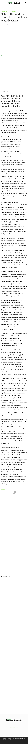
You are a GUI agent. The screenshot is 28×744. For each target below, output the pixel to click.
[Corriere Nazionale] (14, 3)
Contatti (14, 724)
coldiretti (9, 488)
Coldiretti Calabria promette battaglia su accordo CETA (14, 17)
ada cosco (10, 24)
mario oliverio (16, 488)
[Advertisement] (14, 39)
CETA (5, 488)
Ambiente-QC (5, 11)
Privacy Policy (14, 727)
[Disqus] (14, 517)
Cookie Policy (8, 739)
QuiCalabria (12, 11)
